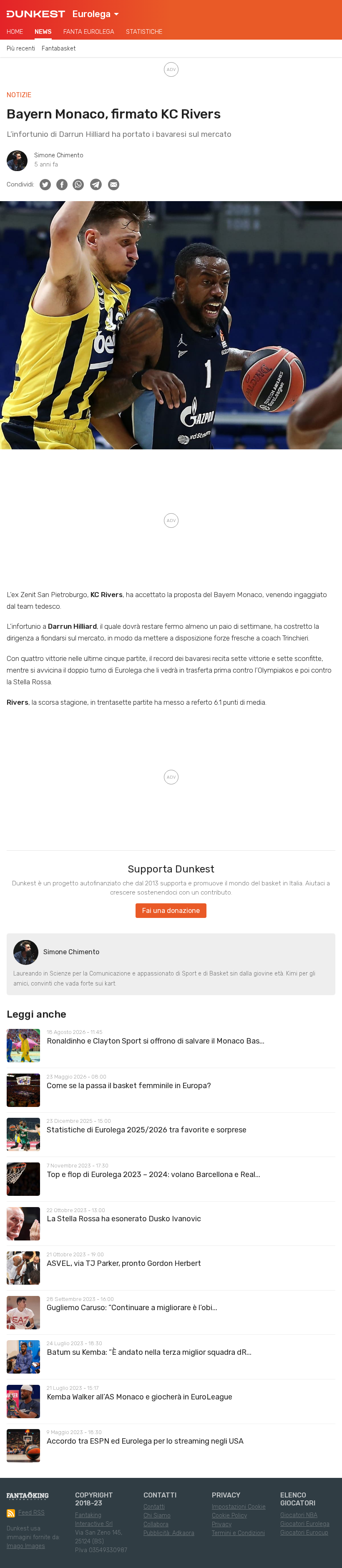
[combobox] (95, 14)
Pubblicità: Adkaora (168, 1533)
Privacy (221, 1524)
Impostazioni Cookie (239, 1506)
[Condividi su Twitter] (45, 184)
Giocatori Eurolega (304, 1524)
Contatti (154, 1506)
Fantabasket (58, 48)
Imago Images (26, 1546)
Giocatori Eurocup (304, 1532)
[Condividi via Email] (113, 184)
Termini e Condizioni (238, 1533)
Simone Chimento (58, 155)
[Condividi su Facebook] (62, 184)
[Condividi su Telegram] (96, 184)
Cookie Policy (229, 1515)
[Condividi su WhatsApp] (78, 184)
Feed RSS (31, 1512)
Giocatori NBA (298, 1515)
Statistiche (144, 31)
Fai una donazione (171, 911)
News (43, 31)
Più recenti (21, 48)
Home (15, 31)
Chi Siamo (157, 1515)
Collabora (155, 1524)
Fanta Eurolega (88, 31)
